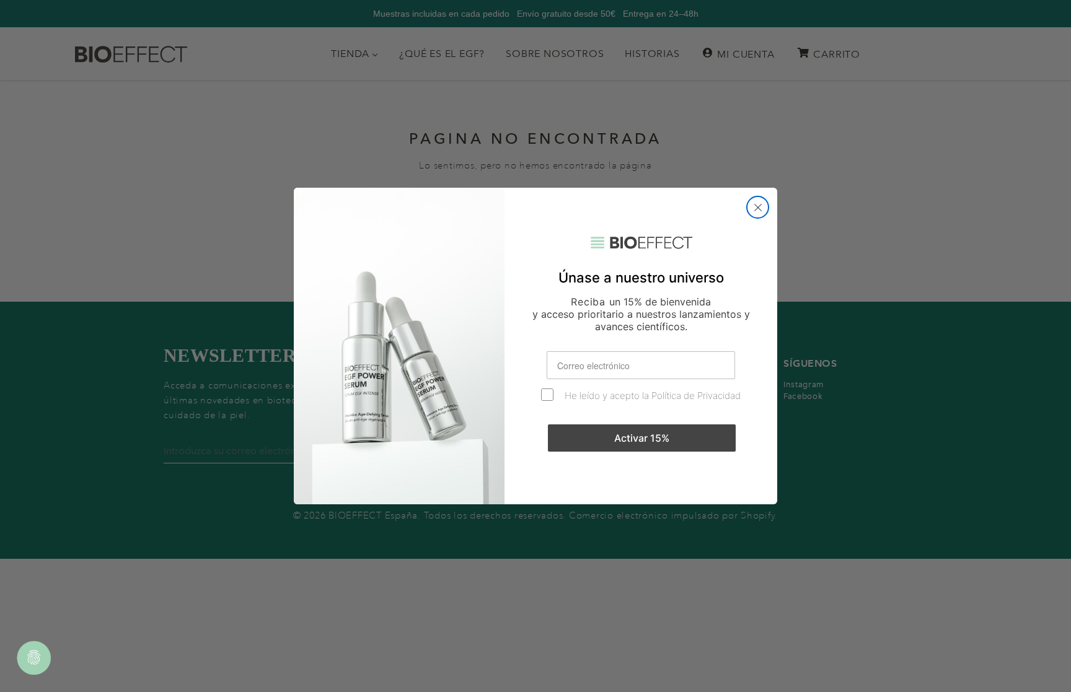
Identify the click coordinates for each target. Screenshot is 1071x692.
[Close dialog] (758, 207)
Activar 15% (641, 438)
